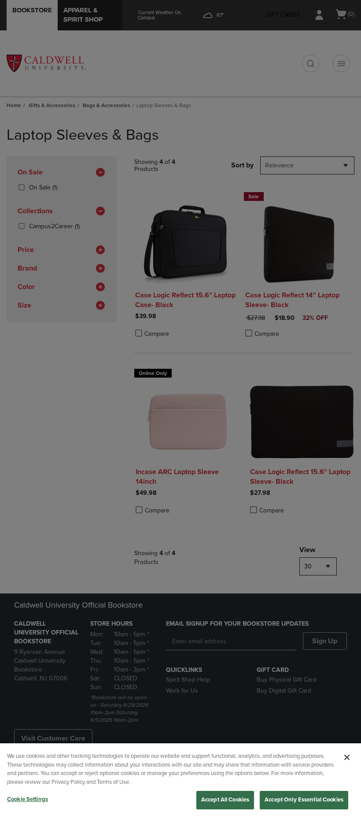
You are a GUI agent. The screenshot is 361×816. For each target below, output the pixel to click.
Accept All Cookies (225, 799)
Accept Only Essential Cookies (304, 799)
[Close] (347, 757)
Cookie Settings (27, 799)
